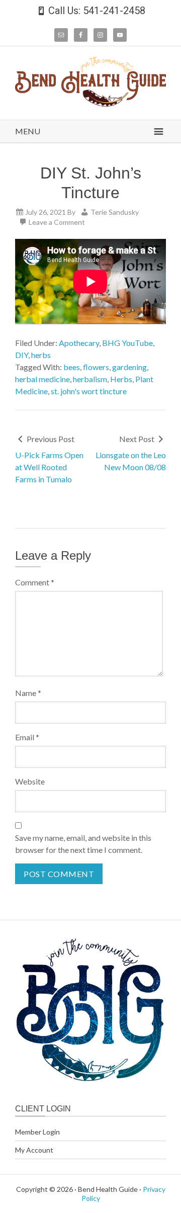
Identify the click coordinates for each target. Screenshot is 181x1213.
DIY (21, 355)
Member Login (37, 1132)
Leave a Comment (57, 222)
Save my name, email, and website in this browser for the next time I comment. (83, 843)
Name (28, 693)
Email (27, 737)
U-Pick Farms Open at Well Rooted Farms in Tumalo (49, 467)
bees (71, 367)
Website (30, 781)
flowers (96, 367)
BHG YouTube (127, 343)
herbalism (90, 379)
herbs (41, 355)
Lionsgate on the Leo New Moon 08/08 (131, 461)
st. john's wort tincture (89, 391)
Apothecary (79, 343)
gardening (129, 367)
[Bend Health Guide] (90, 103)
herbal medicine (42, 379)
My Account (34, 1150)
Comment (34, 582)
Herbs (121, 379)
